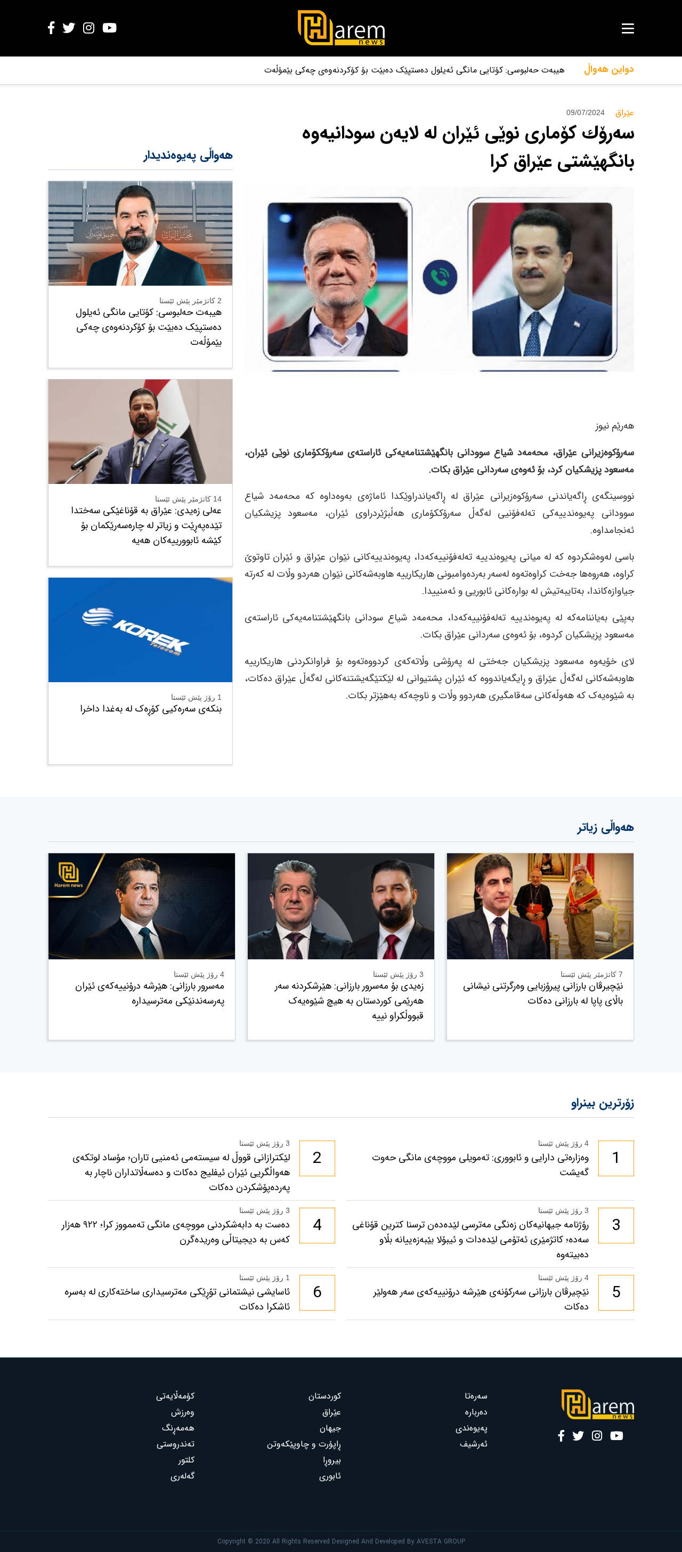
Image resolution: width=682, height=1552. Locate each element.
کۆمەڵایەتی (175, 1396)
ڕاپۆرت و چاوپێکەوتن (304, 1444)
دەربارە (476, 1412)
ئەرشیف (474, 1444)
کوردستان (324, 1396)
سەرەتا (476, 1396)
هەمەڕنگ (178, 1428)
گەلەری (182, 1476)
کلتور (186, 1460)
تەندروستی (175, 1444)
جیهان (330, 1428)
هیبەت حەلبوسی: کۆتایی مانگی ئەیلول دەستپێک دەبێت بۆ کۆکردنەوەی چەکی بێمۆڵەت (414, 70)
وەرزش (182, 1412)
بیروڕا (332, 1460)
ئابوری (330, 1476)
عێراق (331, 1412)
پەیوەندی (472, 1428)
